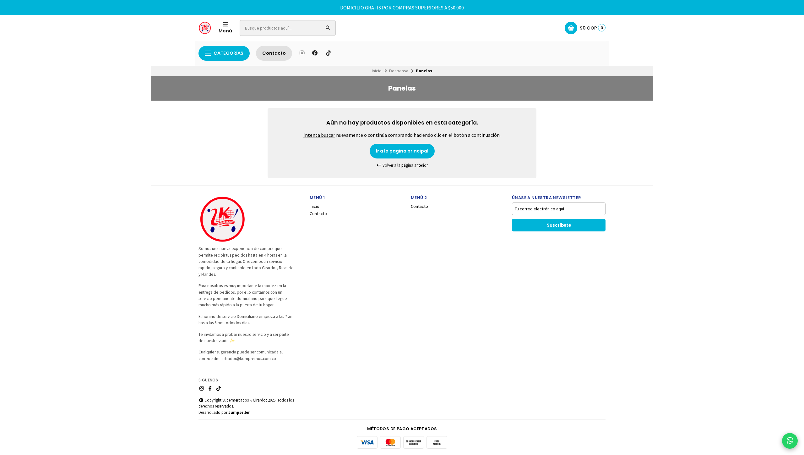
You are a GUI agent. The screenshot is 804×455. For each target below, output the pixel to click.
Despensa (398, 71)
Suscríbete (559, 225)
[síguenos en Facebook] (315, 53)
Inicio (377, 71)
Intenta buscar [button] (319, 135)
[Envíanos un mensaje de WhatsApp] (790, 441)
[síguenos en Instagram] (301, 53)
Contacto (274, 53)
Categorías (228, 53)
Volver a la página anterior (405, 165)
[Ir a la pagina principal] (204, 28)
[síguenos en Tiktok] (328, 53)
